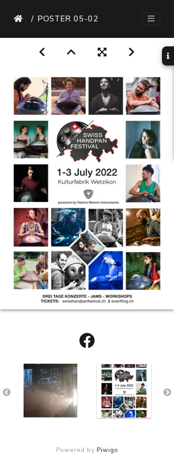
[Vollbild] (102, 52)
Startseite (21, 19)
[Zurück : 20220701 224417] (42, 52)
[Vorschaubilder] (71, 52)
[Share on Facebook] (87, 341)
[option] (50, 390)
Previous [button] (6, 392)
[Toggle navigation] (151, 18)
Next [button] (167, 392)
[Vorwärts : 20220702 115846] (132, 52)
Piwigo (107, 450)
